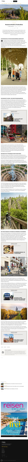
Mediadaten (3, 452)
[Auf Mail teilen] (17, 28)
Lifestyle (17, 3)
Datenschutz (3, 451)
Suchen (12, 1)
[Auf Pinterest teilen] (15, 28)
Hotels (2, 3)
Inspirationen (14, 3)
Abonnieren (15, 1)
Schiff (20, 3)
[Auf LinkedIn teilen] (14, 28)
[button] (1, 460)
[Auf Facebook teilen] (12, 28)
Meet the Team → (5, 446)
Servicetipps (10, 3)
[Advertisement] (6, 369)
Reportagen (5, 3)
